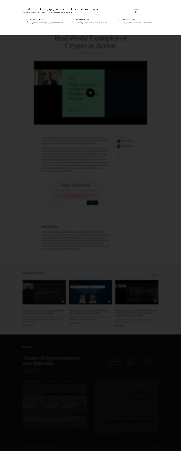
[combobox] (146, 11)
